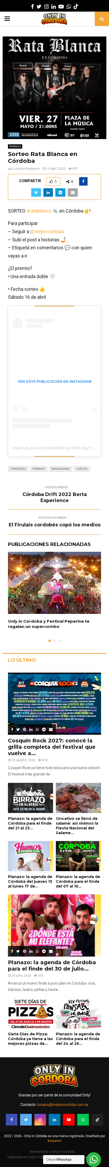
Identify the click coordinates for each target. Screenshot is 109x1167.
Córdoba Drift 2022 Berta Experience (54, 497)
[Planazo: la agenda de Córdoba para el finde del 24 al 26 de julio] (78, 1013)
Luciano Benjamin (26, 169)
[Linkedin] (54, 1119)
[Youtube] (69, 1119)
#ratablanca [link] (38, 211)
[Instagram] (40, 1119)
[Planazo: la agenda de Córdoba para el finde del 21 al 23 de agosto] (30, 798)
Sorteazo (15, 146)
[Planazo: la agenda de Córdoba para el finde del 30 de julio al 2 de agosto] (54, 925)
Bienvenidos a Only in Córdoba (52, 1152)
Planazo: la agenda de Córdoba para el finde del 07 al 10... (78, 881)
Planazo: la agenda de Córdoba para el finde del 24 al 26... (78, 1039)
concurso (18, 468)
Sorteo (82, 468)
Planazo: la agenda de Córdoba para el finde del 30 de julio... (52, 965)
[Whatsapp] (83, 1119)
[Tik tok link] (76, 7)
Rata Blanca (61, 468)
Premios (39, 468)
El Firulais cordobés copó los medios (55, 525)
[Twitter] (26, 1119)
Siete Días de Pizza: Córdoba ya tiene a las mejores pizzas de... (30, 1039)
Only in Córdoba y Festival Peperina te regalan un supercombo (48, 624)
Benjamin (55, 1141)
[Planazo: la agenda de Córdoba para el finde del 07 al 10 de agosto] (78, 856)
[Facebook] (11, 1119)
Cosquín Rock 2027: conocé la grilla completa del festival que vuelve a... (52, 746)
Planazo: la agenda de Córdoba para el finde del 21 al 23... (30, 823)
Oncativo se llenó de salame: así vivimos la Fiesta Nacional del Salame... (77, 825)
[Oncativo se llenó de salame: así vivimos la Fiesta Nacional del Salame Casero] (78, 798)
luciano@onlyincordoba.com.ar (63, 1104)
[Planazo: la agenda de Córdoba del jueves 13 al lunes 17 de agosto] (30, 856)
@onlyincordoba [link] (47, 231)
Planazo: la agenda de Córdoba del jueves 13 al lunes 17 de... (30, 881)
